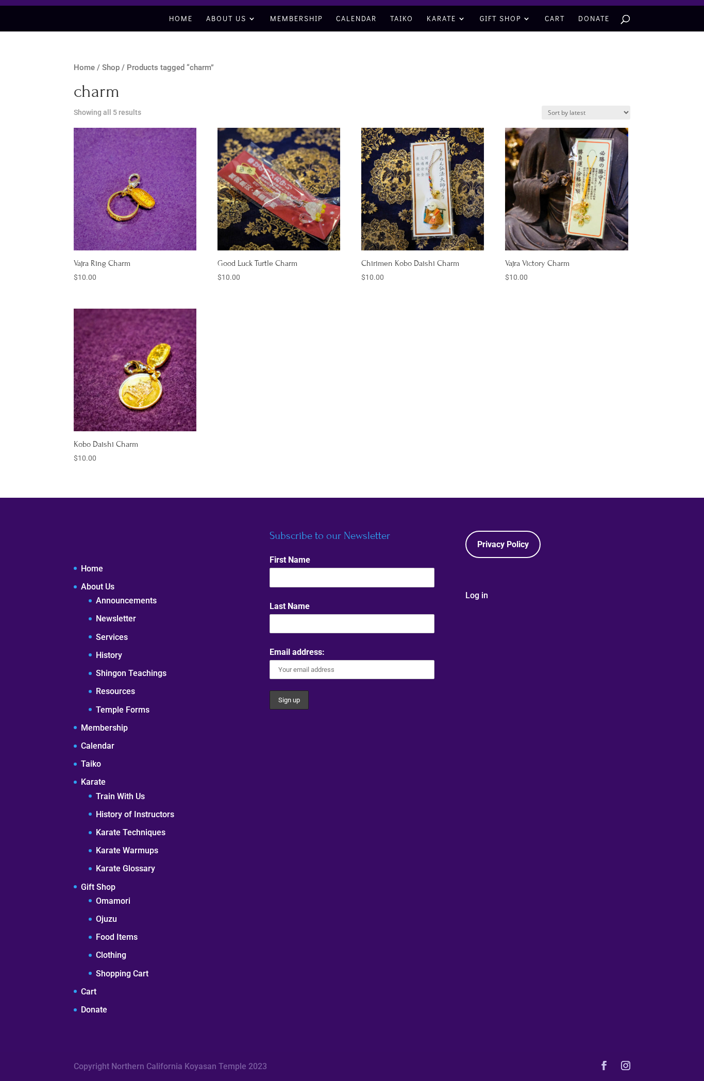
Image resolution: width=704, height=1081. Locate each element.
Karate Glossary (125, 868)
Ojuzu (106, 919)
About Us (226, 19)
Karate (441, 19)
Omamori (113, 901)
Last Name (290, 606)
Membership (296, 19)
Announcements (126, 600)
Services (112, 637)
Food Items (117, 937)
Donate (594, 19)
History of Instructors (135, 814)
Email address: (297, 652)
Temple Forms (122, 710)
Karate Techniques (130, 832)
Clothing (111, 955)
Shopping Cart (122, 973)
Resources (115, 691)
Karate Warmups (127, 850)
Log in (476, 595)
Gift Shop (500, 19)
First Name (290, 560)
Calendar (356, 19)
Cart (555, 19)
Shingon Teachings (131, 673)
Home (181, 19)
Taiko (401, 19)
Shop (111, 67)
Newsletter (116, 618)
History (109, 655)
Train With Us (120, 796)
